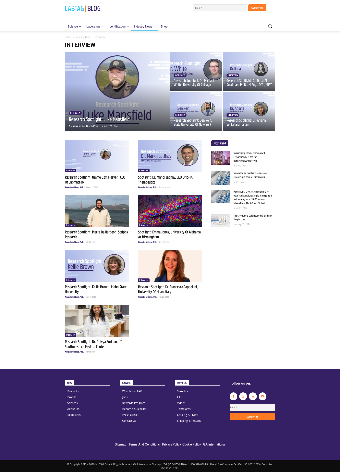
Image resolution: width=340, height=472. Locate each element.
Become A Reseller (134, 409)
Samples (182, 391)
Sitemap (122, 444)
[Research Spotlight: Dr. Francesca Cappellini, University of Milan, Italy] (170, 266)
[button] (270, 26)
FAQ (180, 397)
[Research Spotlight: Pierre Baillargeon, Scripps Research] (97, 211)
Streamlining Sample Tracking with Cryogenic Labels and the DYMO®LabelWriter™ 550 (249, 157)
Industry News (83, 37)
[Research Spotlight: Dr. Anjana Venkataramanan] (249, 111)
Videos (181, 403)
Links (69, 382)
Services (72, 403)
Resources (74, 415)
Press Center (130, 415)
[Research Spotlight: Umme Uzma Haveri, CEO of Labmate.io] (97, 156)
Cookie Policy (192, 444)
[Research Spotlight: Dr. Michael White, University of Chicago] (196, 71)
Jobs (125, 397)
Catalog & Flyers (187, 415)
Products (73, 391)
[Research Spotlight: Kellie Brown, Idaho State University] (97, 266)
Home (68, 37)
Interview (75, 113)
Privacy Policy (171, 444)
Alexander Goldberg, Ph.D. (74, 187)
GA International (214, 444)
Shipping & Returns (189, 420)
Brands (71, 397)
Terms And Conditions (145, 444)
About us (126, 382)
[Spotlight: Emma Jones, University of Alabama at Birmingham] (170, 211)
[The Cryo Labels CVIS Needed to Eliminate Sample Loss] (220, 220)
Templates (184, 409)
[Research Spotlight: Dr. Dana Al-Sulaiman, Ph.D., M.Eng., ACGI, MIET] (249, 71)
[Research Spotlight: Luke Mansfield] (117, 91)
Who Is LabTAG (132, 391)
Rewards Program (133, 403)
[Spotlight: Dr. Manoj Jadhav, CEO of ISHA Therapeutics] (170, 156)
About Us (73, 409)
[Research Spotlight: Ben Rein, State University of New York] (196, 111)
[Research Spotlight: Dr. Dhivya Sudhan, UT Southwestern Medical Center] (97, 321)
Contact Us (129, 420)
